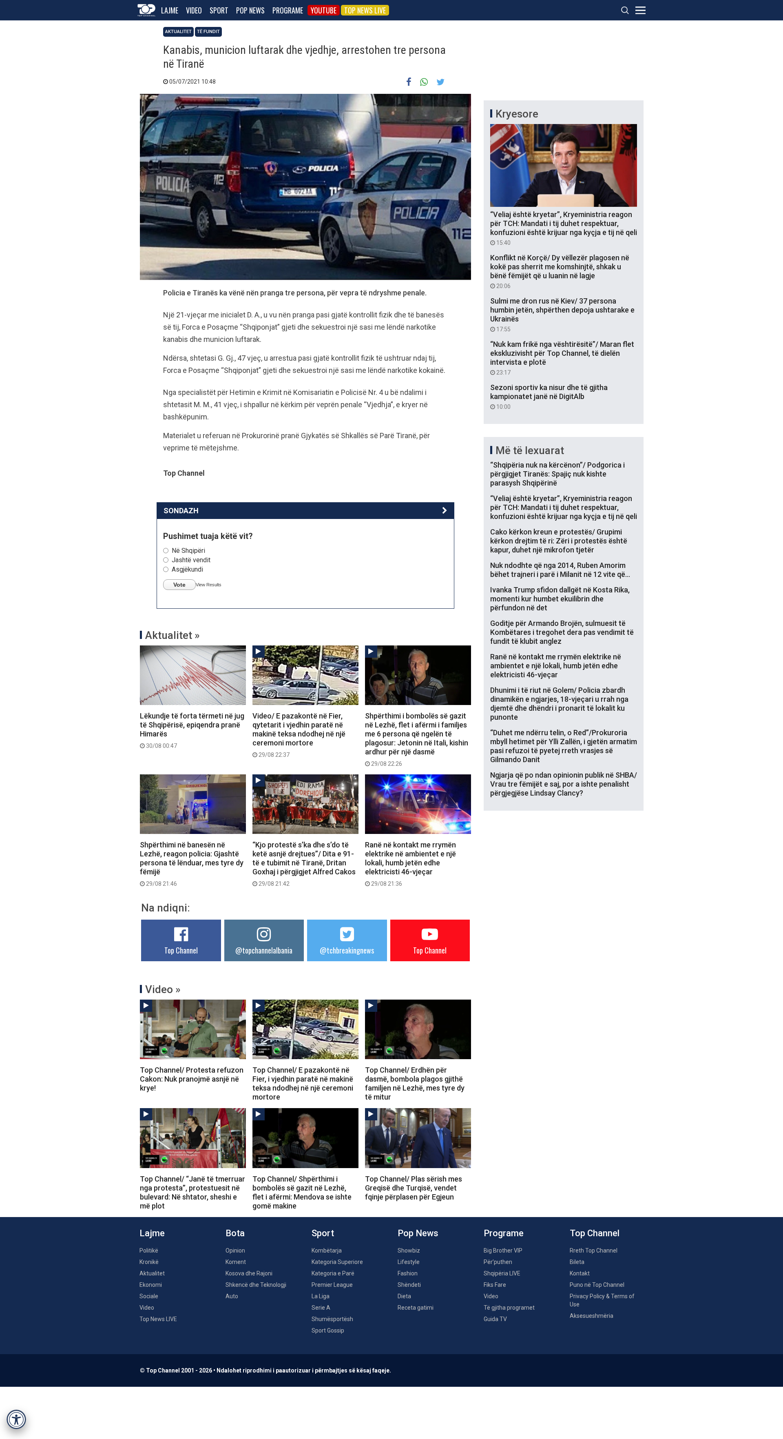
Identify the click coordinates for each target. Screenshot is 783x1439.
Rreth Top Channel (593, 1250)
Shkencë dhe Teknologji (256, 1285)
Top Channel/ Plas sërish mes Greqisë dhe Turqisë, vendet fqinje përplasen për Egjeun (413, 1188)
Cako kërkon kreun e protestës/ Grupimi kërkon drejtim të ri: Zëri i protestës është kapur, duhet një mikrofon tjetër (558, 541)
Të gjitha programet (509, 1307)
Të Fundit (208, 31)
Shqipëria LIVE (502, 1273)
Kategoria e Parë (333, 1273)
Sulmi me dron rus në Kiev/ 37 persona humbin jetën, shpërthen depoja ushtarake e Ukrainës (562, 315)
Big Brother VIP (503, 1250)
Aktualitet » (172, 635)
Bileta (577, 1262)
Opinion (235, 1250)
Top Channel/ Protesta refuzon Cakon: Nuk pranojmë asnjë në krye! (191, 1079)
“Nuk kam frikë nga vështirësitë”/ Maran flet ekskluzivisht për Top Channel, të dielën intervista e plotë (562, 358)
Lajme (169, 10)
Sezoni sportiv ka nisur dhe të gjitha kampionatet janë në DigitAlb (549, 396)
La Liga (321, 1296)
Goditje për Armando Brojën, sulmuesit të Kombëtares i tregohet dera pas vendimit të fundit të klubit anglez (562, 632)
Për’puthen (498, 1262)
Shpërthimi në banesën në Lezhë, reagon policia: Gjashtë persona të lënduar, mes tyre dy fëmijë (191, 863)
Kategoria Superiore (337, 1262)
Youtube (323, 10)
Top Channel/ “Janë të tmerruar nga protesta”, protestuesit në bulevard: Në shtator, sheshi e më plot (192, 1192)
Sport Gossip (328, 1330)
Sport (219, 10)
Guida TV (495, 1319)
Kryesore (516, 114)
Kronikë (149, 1262)
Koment (236, 1262)
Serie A (321, 1307)
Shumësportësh (332, 1319)
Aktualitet (178, 31)
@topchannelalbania (263, 950)
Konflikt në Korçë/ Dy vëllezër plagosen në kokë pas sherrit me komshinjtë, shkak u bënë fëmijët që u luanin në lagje (559, 271)
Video (194, 10)
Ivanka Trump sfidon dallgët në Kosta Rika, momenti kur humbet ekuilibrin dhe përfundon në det (560, 598)
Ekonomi (150, 1285)
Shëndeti (409, 1285)
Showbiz (409, 1250)
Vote (179, 584)
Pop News (250, 10)
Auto (232, 1296)
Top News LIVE (365, 10)
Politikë (148, 1250)
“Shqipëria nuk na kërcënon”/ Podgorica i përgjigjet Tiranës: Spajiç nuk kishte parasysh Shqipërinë (557, 474)
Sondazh (181, 510)
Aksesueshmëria (591, 1316)
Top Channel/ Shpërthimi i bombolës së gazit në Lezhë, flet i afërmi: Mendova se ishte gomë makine (302, 1192)
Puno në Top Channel (597, 1285)
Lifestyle (409, 1262)
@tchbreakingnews (347, 950)
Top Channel (181, 950)
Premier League (332, 1285)
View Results (208, 584)
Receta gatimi (416, 1307)
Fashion (408, 1273)
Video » (163, 989)
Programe (287, 10)
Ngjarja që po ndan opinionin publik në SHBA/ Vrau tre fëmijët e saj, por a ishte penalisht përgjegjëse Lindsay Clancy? (563, 784)
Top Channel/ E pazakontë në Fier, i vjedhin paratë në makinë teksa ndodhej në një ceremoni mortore (302, 1083)
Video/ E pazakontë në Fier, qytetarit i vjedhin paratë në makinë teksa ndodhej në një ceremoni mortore (298, 735)
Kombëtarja (327, 1250)
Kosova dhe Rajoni (249, 1273)
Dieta (404, 1296)
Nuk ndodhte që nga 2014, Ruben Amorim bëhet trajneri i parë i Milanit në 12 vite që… (560, 570)
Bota (235, 1233)
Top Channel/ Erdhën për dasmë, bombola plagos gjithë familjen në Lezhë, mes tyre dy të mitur (414, 1083)
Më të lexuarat (529, 450)
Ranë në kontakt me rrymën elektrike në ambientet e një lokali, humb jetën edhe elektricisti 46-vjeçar (410, 863)
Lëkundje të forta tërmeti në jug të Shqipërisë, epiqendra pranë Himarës (192, 730)
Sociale (148, 1296)
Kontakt (580, 1273)
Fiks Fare (495, 1285)
